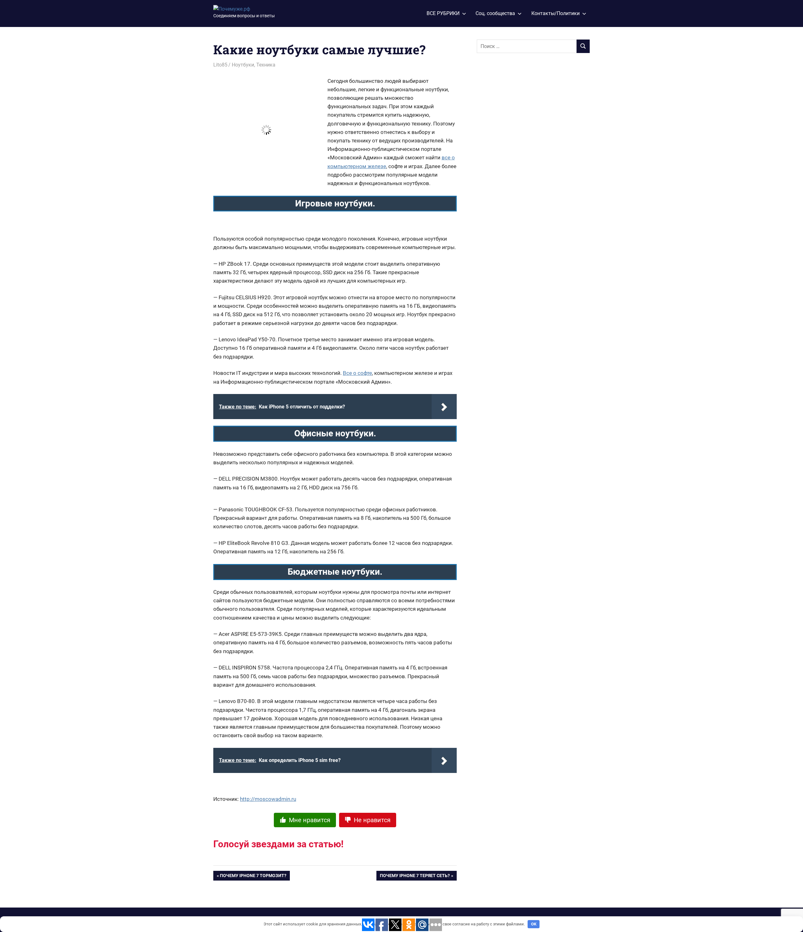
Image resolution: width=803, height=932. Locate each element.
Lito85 (220, 65)
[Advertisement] (524, 162)
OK (533, 924)
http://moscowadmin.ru (268, 799)
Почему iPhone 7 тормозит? (253, 877)
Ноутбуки (243, 65)
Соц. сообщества (495, 13)
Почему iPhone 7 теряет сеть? (415, 877)
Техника (265, 65)
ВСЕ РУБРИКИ (443, 13)
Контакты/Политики (555, 13)
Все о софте (357, 373)
